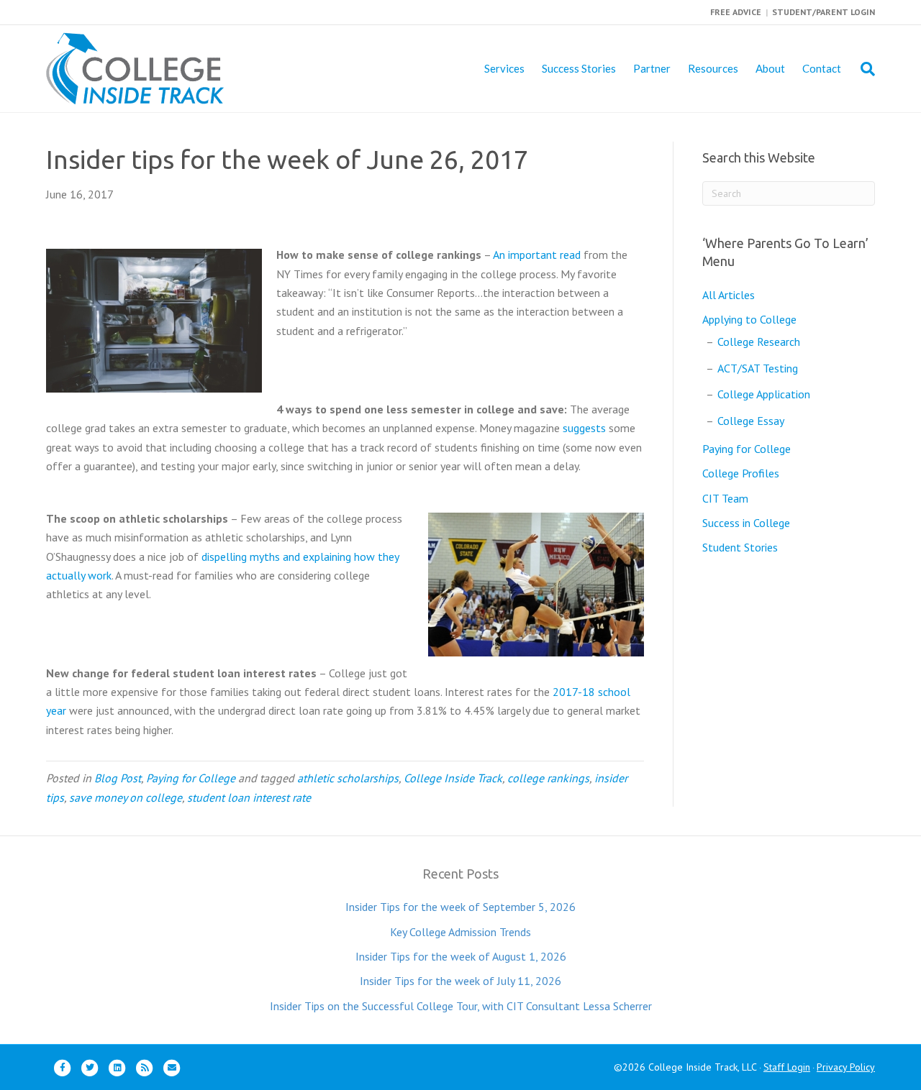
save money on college (125, 797)
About (770, 68)
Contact (821, 68)
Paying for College (190, 778)
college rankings (548, 778)
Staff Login (786, 1067)
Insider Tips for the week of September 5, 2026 (460, 906)
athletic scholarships (348, 778)
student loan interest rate (249, 797)
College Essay (750, 420)
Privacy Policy (846, 1067)
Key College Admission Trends (460, 932)
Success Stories (579, 68)
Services (504, 68)
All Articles (728, 295)
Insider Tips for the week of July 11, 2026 (460, 981)
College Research (758, 341)
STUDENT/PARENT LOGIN (823, 11)
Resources (713, 68)
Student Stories (740, 547)
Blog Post (117, 778)
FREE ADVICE (735, 11)
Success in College (746, 523)
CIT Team (725, 498)
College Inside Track (453, 778)
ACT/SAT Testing (757, 368)
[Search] (862, 69)
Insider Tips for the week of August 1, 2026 (460, 956)
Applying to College (749, 319)
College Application (763, 394)
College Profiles (740, 473)
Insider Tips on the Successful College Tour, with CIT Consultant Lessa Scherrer (461, 1006)
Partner (652, 68)
